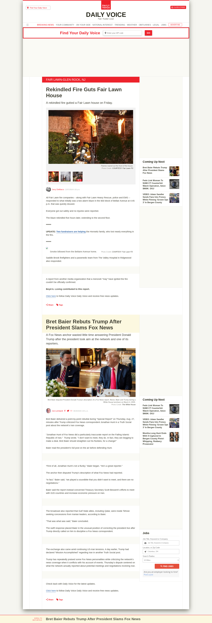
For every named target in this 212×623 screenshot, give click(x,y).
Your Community (65, 25)
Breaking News (45, 25)
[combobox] (38, 8)
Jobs (163, 25)
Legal (156, 25)
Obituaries (145, 25)
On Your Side (83, 25)
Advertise (175, 25)
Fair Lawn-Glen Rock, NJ (65, 79)
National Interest (103, 25)
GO (148, 33)
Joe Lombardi (57, 411)
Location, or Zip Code (151, 547)
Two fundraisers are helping (71, 231)
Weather (132, 25)
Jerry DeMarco (58, 189)
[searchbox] (40, 8)
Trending (120, 25)
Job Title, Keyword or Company (155, 539)
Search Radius (149, 556)
